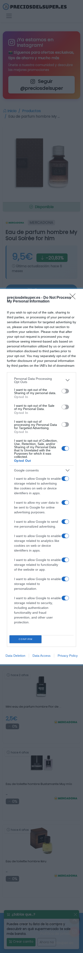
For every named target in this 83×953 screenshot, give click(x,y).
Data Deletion (15, 655)
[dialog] (41, 476)
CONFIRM (26, 639)
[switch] (65, 391)
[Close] (74, 297)
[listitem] (41, 380)
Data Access (41, 655)
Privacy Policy (68, 655)
